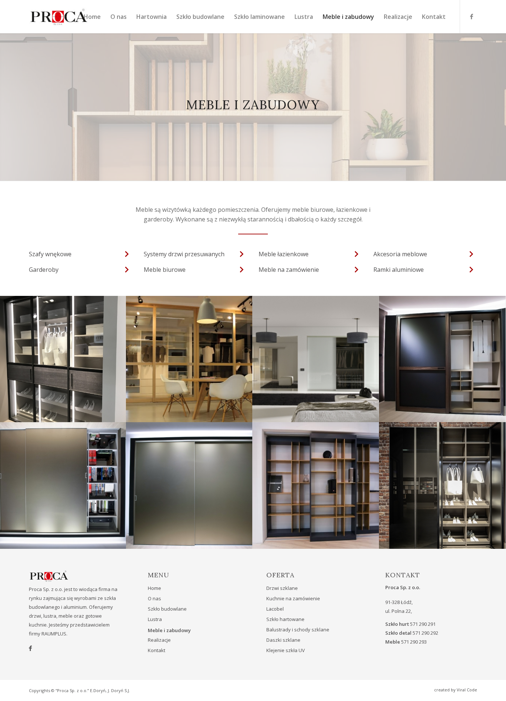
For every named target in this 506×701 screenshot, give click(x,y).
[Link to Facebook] (471, 16)
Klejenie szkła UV (285, 650)
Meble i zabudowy (169, 630)
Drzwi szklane (282, 588)
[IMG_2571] (63, 359)
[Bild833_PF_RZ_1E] (316, 359)
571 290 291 (423, 624)
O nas (154, 598)
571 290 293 (414, 641)
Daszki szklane (283, 640)
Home (154, 588)
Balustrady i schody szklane (297, 629)
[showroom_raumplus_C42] (189, 359)
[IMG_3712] (63, 485)
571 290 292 (425, 633)
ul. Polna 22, (398, 611)
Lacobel (275, 608)
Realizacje (159, 640)
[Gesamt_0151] (442, 485)
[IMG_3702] (316, 485)
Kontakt (156, 650)
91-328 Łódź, (399, 602)
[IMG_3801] (442, 359)
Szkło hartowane (285, 619)
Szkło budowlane (167, 608)
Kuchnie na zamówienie (293, 598)
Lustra (155, 619)
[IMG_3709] (189, 485)
